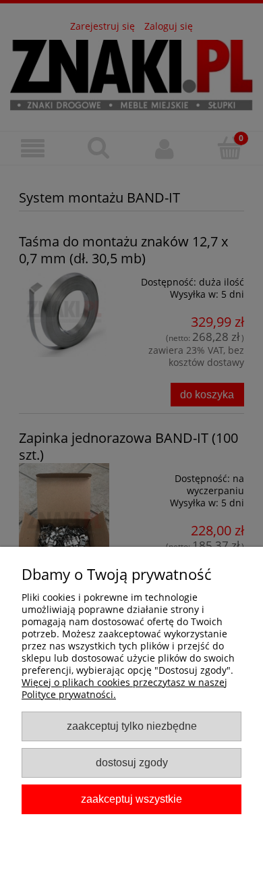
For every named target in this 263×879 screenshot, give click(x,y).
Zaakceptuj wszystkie (131, 799)
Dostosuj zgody (132, 762)
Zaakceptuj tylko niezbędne (132, 726)
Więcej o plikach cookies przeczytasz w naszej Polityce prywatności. (124, 688)
